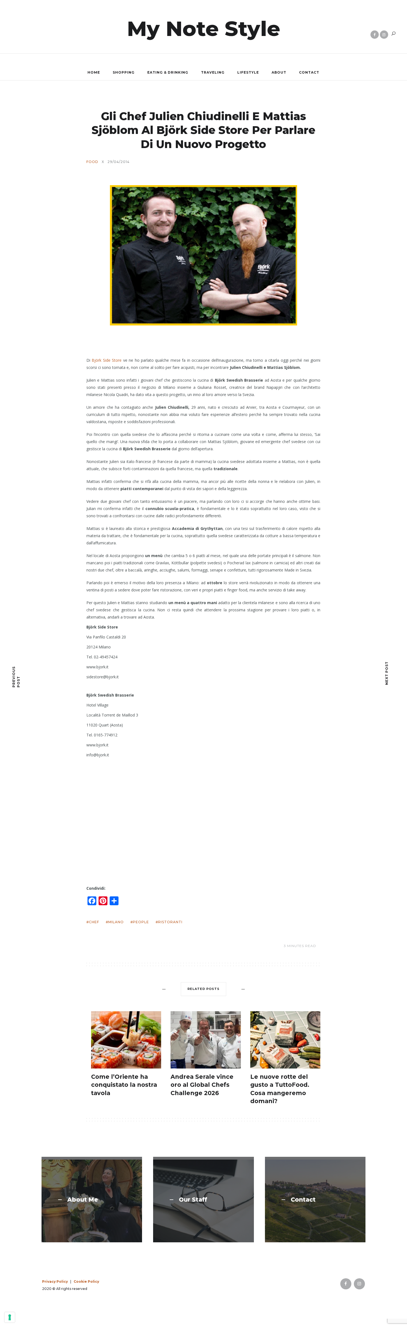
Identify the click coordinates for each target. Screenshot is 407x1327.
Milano (116, 922)
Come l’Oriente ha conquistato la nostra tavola (124, 1084)
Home (93, 72)
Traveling (213, 72)
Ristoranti (170, 922)
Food (92, 162)
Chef (94, 922)
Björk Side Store (107, 360)
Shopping (124, 72)
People (141, 922)
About (279, 72)
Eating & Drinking (167, 72)
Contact (309, 72)
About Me (82, 1200)
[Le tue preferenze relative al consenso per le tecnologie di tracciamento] (9, 1317)
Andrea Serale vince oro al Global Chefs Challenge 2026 (202, 1084)
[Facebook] (374, 34)
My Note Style (203, 28)
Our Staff (193, 1200)
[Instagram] (384, 34)
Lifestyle (248, 72)
